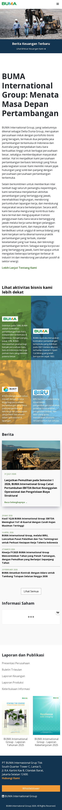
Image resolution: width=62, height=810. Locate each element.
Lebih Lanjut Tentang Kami (19, 268)
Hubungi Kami (11, 778)
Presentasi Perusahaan (16, 663)
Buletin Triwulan (12, 669)
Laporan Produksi (12, 682)
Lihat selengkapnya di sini (30, 59)
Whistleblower (31, 788)
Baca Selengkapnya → (15, 502)
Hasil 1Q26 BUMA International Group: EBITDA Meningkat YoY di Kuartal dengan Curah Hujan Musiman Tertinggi (28, 522)
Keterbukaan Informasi (16, 689)
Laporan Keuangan (13, 676)
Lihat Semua (31, 591)
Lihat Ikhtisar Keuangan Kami (30, 48)
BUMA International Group (20, 796)
